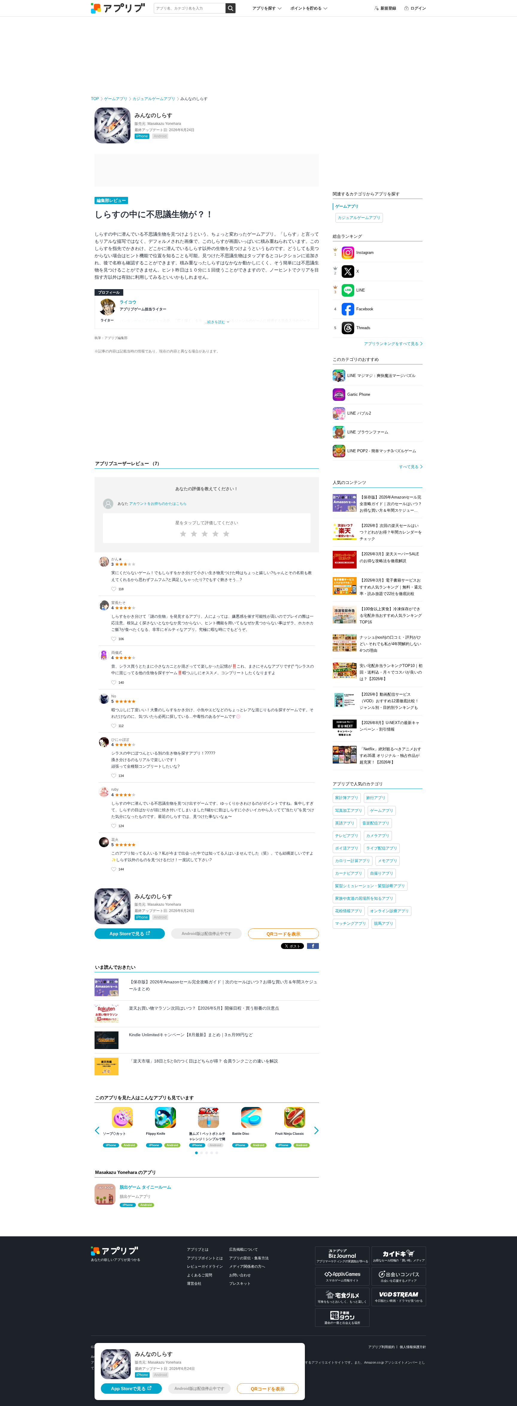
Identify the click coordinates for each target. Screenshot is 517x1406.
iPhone (142, 136)
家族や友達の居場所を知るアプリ (364, 898)
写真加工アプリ (348, 810)
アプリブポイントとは (205, 1258)
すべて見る (409, 466)
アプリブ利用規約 (381, 1347)
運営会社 (194, 1283)
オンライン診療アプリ (389, 911)
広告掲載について (243, 1249)
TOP (95, 98)
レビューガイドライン (205, 1266)
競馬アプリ (383, 923)
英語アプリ (345, 823)
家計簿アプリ (346, 797)
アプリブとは (198, 1249)
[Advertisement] (207, 408)
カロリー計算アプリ (352, 860)
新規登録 (388, 8)
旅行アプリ (376, 797)
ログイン (418, 8)
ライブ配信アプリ (381, 848)
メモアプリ (387, 860)
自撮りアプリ (381, 873)
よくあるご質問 (199, 1275)
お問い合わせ (240, 1275)
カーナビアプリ (348, 873)
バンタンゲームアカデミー (141, 321)
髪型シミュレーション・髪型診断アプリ (370, 886)
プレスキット (240, 1283)
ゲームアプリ (115, 98)
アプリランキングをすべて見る (391, 343)
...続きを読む (215, 322)
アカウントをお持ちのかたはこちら (158, 504)
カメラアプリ (378, 835)
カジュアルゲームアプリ (154, 98)
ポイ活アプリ (346, 848)
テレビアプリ (346, 835)
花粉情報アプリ (348, 911)
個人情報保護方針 (413, 1347)
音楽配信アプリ (376, 823)
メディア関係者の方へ (247, 1266)
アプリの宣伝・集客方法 (249, 1258)
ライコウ (128, 302)
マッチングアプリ (350, 923)
